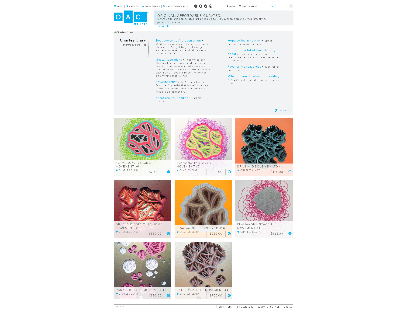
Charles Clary (133, 40)
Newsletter (210, 6)
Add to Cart (168, 172)
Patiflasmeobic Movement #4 (202, 290)
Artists (134, 6)
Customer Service (269, 307)
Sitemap (288, 307)
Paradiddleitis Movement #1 (141, 290)
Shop (120, 6)
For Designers (244, 307)
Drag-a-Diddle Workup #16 (200, 228)
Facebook (195, 6)
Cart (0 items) (250, 6)
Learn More (164, 26)
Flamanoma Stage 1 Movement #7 (194, 164)
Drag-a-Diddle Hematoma (260, 166)
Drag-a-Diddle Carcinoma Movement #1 (139, 226)
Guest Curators (176, 6)
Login (232, 6)
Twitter (200, 6)
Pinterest (205, 6)
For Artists (224, 307)
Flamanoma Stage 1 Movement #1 (255, 226)
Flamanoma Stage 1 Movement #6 (133, 164)
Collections (152, 6)
